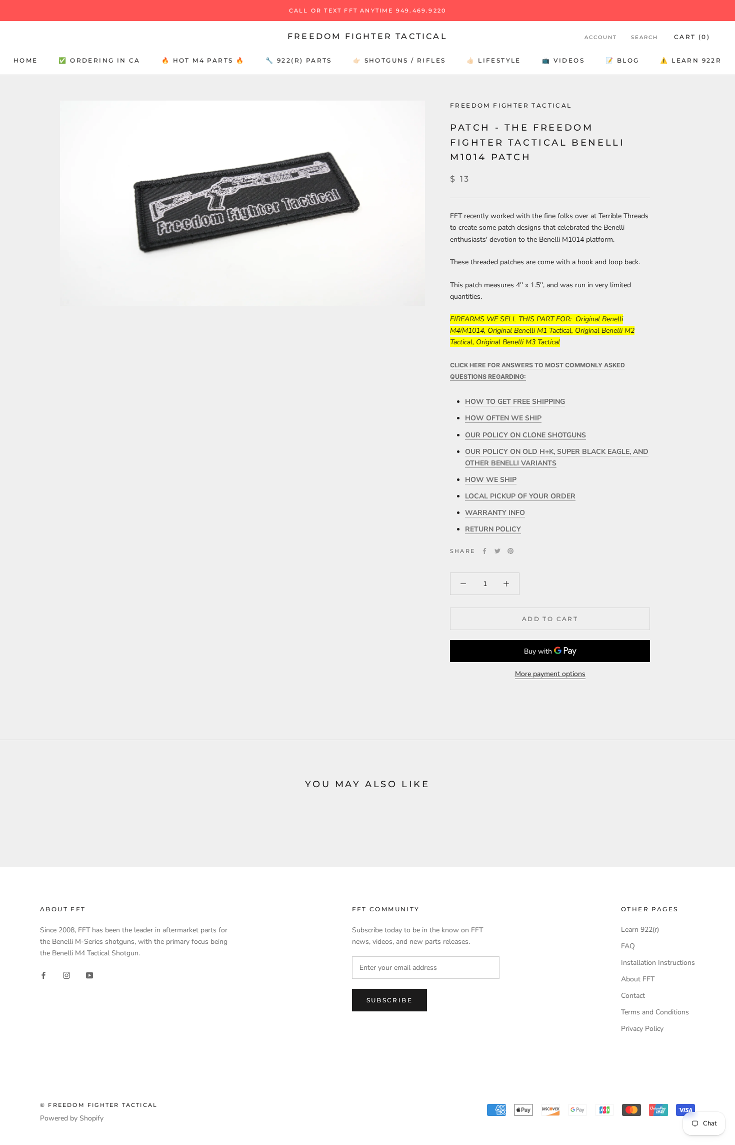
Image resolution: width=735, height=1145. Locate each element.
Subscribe (389, 1000)
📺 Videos (563, 60)
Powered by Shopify (72, 1118)
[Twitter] (497, 551)
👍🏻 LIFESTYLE (493, 60)
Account (600, 37)
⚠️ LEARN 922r (691, 60)
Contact (633, 995)
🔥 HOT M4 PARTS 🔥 (203, 60)
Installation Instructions (658, 962)
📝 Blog (622, 60)
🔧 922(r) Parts (299, 60)
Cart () (692, 37)
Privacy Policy (642, 1028)
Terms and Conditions (655, 1012)
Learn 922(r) (640, 929)
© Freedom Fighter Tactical (99, 1104)
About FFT (637, 979)
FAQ (628, 946)
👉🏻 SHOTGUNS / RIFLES (399, 60)
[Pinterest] (511, 551)
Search (644, 37)
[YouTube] (89, 974)
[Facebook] (485, 551)
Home (26, 60)
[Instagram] (66, 974)
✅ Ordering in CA (99, 60)
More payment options (550, 674)
